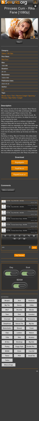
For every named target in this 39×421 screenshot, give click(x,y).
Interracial (19, 319)
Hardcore (31, 300)
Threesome (31, 319)
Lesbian (19, 333)
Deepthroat (7, 323)
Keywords (4, 297)
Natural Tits (19, 323)
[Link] (29, 235)
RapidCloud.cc (19, 174)
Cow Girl (31, 351)
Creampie (7, 319)
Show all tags (8, 365)
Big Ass (31, 323)
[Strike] (19, 235)
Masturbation (7, 328)
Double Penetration (32, 346)
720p (7, 337)
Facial (31, 328)
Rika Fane (5, 59)
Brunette (19, 310)
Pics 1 (19, 42)
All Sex (7, 342)
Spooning (31, 96)
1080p (31, 305)
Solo (19, 337)
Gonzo (19, 305)
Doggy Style (19, 346)
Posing (7, 346)
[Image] (33, 235)
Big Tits (7, 305)
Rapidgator (19, 162)
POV (19, 356)
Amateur (31, 337)
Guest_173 (9, 205)
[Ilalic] (9, 235)
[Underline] (14, 235)
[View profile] (4, 201)
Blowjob (7, 300)
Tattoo (7, 360)
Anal (19, 300)
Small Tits (31, 356)
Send (34, 247)
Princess (4, 98)
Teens (7, 356)
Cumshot (31, 314)
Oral (19, 314)
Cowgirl (19, 98)
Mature (31, 333)
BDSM (7, 351)
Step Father (12, 98)
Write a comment (8, 190)
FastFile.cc (19, 168)
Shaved (19, 328)
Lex (3, 90)
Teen (13, 96)
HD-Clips (10, 53)
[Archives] (30, 247)
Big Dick (31, 342)
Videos (4, 53)
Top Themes (19, 255)
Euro (9, 96)
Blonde (4, 96)
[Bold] (5, 235)
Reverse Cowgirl (21, 96)
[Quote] (24, 239)
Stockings (19, 342)
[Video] (14, 239)
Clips (7, 333)
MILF (7, 310)
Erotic (19, 351)
